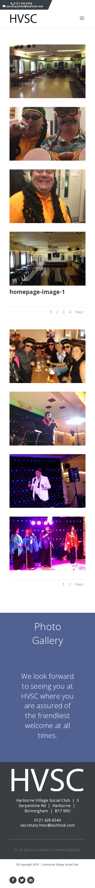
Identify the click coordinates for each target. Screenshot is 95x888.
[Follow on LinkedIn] (30, 880)
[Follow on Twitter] (21, 880)
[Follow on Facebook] (13, 880)
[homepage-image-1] (48, 284)
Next (79, 312)
